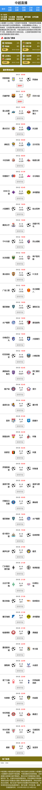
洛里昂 (35, 747)
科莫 (34, 452)
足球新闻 (38, 9)
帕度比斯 (36, 160)
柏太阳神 (36, 209)
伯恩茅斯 (36, 535)
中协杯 (5, 62)
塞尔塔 (35, 405)
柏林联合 (36, 601)
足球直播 (16, 9)
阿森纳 (35, 79)
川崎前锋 (36, 356)
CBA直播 (12, 17)
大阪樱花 (6, 209)
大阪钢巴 (36, 339)
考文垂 (35, 649)
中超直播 (21, 3)
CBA (6, 763)
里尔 (34, 389)
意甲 (21, 453)
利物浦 (35, 468)
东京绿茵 (6, 257)
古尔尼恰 (36, 144)
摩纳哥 (35, 502)
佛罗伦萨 (6, 551)
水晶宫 (35, 665)
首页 (3, 9)
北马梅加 (36, 176)
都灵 (34, 551)
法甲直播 (35, 17)
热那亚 (7, 452)
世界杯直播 (20, 19)
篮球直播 (24, 9)
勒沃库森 (6, 601)
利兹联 (35, 698)
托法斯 (35, 128)
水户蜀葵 (6, 322)
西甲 (25, 50)
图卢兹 (7, 389)
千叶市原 (6, 241)
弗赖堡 (35, 632)
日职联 (21, 210)
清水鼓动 (6, 274)
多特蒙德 (36, 192)
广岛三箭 (6, 290)
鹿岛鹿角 (36, 322)
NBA (2, 763)
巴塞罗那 (6, 96)
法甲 (21, 390)
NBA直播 (4, 17)
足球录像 (30, 9)
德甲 (21, 437)
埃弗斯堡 (36, 567)
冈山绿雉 (36, 241)
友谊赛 (21, 113)
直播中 (20, 86)
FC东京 (35, 274)
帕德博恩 (6, 632)
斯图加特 (6, 436)
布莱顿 (7, 698)
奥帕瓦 (7, 144)
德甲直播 (27, 17)
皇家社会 (6, 405)
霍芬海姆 (6, 616)
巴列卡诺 (36, 96)
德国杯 (21, 193)
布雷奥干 (6, 176)
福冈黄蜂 (6, 307)
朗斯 (8, 747)
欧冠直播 (11, 19)
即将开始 (20, 118)
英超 (4, 50)
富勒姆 (7, 665)
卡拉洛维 (6, 160)
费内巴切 (6, 128)
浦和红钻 (36, 307)
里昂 (8, 420)
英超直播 (19, 17)
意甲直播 (4, 19)
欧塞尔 (35, 420)
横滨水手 (6, 225)
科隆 (34, 436)
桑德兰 (35, 714)
